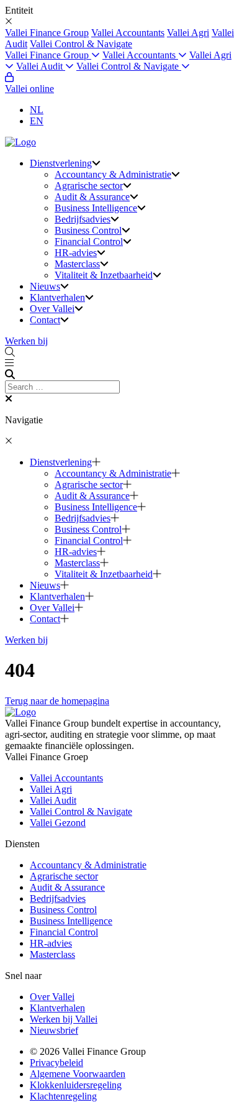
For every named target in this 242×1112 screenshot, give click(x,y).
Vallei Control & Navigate (81, 44)
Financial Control (89, 241)
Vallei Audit (40, 66)
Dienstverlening (61, 163)
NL (36, 109)
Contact (45, 320)
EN (36, 121)
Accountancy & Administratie (113, 174)
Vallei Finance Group (47, 32)
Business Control (88, 230)
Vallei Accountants (127, 32)
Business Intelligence (96, 208)
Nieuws (45, 286)
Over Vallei (52, 308)
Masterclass (77, 264)
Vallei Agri (188, 32)
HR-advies (76, 252)
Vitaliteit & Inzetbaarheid (104, 275)
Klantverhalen (57, 297)
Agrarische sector (89, 185)
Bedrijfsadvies (82, 219)
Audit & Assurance (92, 196)
